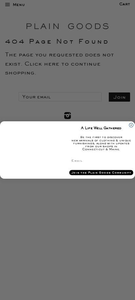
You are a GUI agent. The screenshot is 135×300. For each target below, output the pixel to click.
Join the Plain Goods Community (101, 172)
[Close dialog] (131, 125)
